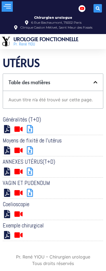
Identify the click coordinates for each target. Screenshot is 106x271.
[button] (97, 8)
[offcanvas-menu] (7, 6)
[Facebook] (82, 8)
